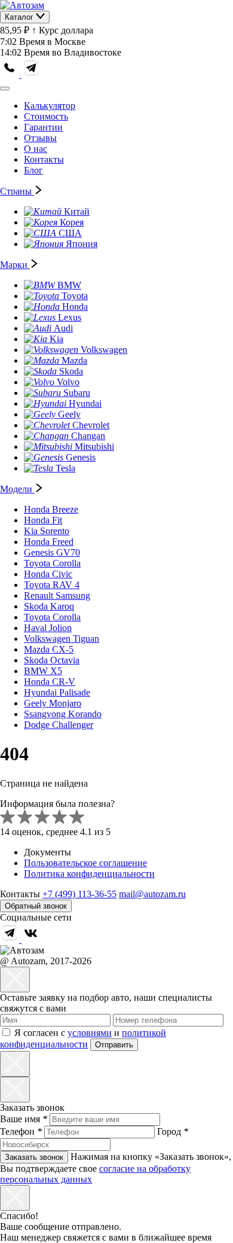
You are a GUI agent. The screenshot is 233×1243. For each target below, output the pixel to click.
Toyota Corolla (52, 563)
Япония (81, 244)
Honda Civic (48, 574)
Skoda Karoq (49, 606)
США (70, 233)
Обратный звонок (36, 905)
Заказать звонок (34, 1157)
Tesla (65, 468)
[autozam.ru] (22, 5)
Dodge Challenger (58, 725)
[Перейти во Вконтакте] (31, 939)
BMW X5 (43, 671)
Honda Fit (43, 520)
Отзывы (40, 138)
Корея (72, 222)
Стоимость (46, 116)
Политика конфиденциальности (89, 874)
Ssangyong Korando (63, 714)
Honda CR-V (49, 682)
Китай (77, 211)
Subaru (76, 393)
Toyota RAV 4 (51, 585)
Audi (63, 328)
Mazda (74, 360)
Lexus (69, 317)
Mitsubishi (94, 446)
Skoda (71, 371)
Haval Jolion (48, 628)
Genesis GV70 (52, 552)
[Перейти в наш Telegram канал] (31, 74)
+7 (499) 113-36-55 (79, 894)
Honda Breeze (51, 509)
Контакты (44, 159)
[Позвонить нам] (11, 74)
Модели (17, 489)
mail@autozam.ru (152, 894)
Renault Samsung (57, 595)
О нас (35, 149)
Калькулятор (49, 105)
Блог (33, 170)
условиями (90, 1033)
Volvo (68, 382)
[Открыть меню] (5, 88)
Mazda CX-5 (48, 649)
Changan (88, 436)
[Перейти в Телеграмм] (11, 939)
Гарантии (43, 127)
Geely (69, 414)
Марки (15, 265)
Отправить (114, 1044)
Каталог (20, 17)
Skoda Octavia (51, 660)
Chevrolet (90, 425)
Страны (17, 191)
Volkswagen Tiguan (61, 638)
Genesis (81, 457)
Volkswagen (104, 350)
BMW (69, 285)
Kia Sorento (46, 531)
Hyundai (85, 403)
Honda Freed (48, 542)
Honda (75, 306)
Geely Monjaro (52, 703)
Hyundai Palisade (57, 692)
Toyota (75, 296)
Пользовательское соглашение (85, 863)
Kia (56, 339)
